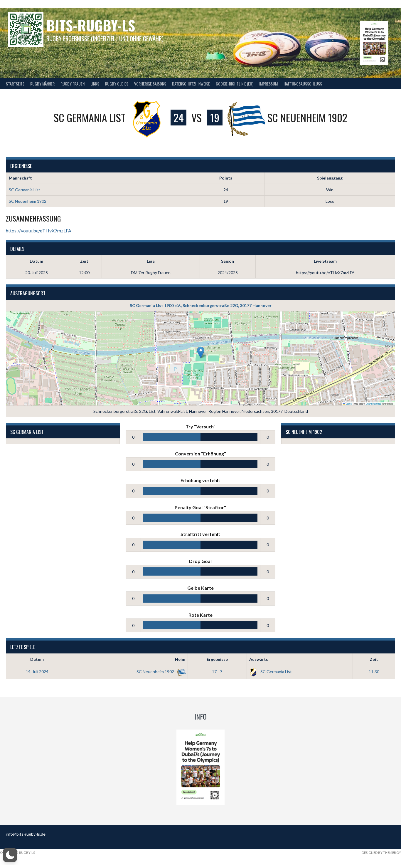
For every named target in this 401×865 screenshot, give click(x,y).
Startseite (15, 84)
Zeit (374, 659)
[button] (200, 352)
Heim (180, 659)
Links (94, 84)
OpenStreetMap (373, 403)
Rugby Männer (42, 84)
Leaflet (348, 403)
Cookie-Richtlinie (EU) (234, 84)
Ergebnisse (217, 659)
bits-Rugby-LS (90, 25)
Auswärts (258, 659)
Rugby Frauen (72, 84)
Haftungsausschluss (303, 84)
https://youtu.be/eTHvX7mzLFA (38, 230)
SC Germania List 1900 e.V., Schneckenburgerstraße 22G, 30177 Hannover (201, 305)
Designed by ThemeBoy (381, 852)
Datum (37, 659)
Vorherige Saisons (150, 84)
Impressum (268, 84)
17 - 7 (217, 671)
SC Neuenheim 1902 (27, 201)
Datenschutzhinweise (191, 84)
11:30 (374, 671)
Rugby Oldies (116, 84)
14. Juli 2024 (37, 671)
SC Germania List (24, 189)
